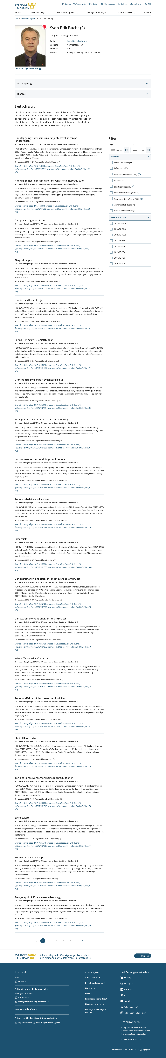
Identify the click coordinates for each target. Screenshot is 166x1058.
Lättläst (68, 4)
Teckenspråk (80, 4)
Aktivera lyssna (135, 4)
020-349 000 (23, 997)
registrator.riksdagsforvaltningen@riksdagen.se (39, 1022)
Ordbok (123, 4)
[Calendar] (126, 150)
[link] (36, 940)
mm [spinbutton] (117, 150)
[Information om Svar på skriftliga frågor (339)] (141, 199)
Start (16, 19)
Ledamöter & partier (28, 19)
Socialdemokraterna (77, 41)
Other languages (109, 4)
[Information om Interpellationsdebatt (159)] (139, 174)
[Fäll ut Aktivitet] (148, 156)
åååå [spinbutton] (113, 150)
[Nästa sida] (82, 940)
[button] (39, 12)
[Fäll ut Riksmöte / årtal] (148, 217)
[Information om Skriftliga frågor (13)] (133, 186)
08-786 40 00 (23, 981)
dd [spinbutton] (121, 150)
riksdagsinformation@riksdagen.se (33, 1001)
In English (94, 4)
